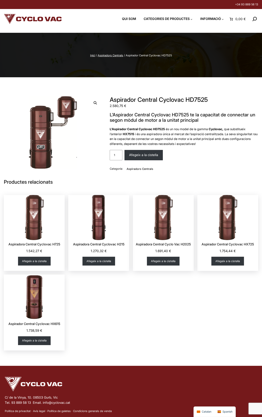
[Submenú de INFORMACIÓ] (223, 19)
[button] (95, 103)
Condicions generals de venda (92, 411)
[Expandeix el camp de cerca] (254, 19)
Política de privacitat (18, 411)
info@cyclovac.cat (56, 403)
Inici (92, 55)
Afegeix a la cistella (143, 155)
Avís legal (39, 411)
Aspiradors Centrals (110, 55)
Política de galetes (59, 411)
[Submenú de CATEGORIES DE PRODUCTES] (191, 19)
